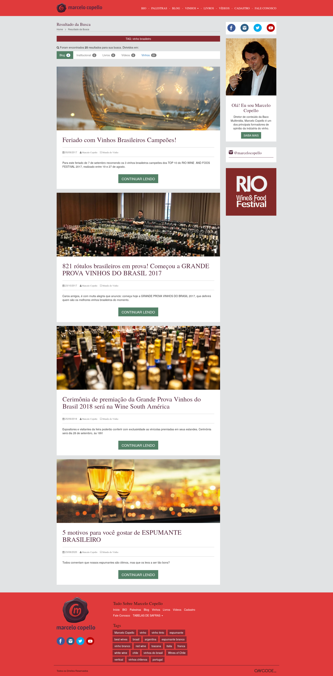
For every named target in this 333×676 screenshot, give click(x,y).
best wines (120, 639)
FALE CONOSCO (265, 8)
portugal (158, 659)
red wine (141, 646)
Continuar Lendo (138, 178)
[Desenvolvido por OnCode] (265, 670)
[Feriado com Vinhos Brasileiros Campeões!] (138, 98)
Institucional (86, 55)
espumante (176, 632)
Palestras (159, 8)
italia (169, 646)
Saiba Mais (251, 135)
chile (135, 653)
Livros (108, 55)
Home (60, 29)
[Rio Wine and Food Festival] (251, 192)
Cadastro (189, 609)
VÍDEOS (224, 8)
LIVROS (209, 8)
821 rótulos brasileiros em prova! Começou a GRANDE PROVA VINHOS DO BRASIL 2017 (135, 269)
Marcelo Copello (124, 632)
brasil (136, 639)
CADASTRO (242, 8)
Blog (64, 55)
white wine (120, 653)
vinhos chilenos (138, 659)
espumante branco (173, 639)
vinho (143, 632)
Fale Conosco (121, 615)
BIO (143, 8)
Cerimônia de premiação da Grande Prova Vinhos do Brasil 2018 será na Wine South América (131, 402)
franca (181, 646)
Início (116, 609)
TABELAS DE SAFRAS (147, 615)
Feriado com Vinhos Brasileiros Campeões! (119, 139)
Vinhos (148, 55)
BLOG (176, 8)
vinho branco (122, 646)
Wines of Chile (177, 653)
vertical (118, 659)
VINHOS (191, 8)
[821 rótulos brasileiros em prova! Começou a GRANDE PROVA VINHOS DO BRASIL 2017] (138, 224)
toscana (156, 646)
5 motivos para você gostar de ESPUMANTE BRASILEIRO (122, 536)
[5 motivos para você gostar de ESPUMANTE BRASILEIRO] (138, 491)
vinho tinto (158, 632)
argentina (150, 639)
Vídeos (127, 55)
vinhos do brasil (153, 653)
